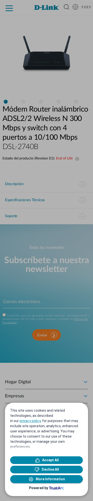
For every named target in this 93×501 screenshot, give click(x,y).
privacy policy (30, 421)
